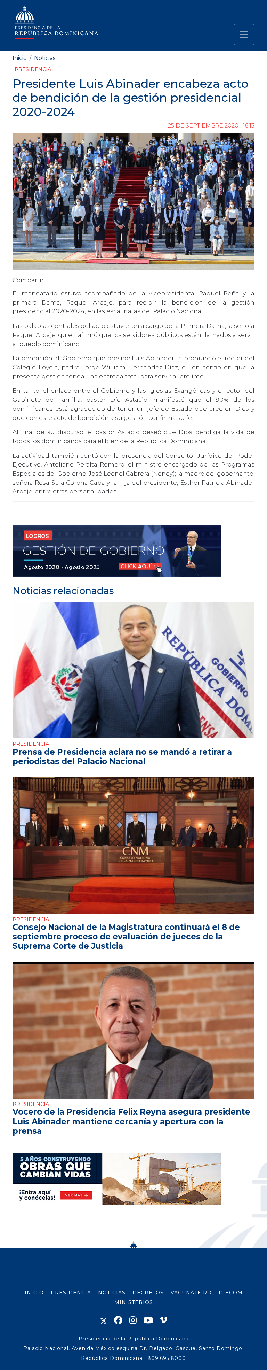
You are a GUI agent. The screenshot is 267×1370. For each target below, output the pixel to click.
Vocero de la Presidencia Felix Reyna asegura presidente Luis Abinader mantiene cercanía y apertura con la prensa (131, 1121)
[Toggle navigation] (244, 34)
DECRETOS (148, 1293)
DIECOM (231, 1293)
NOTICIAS (112, 1293)
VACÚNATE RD (191, 1293)
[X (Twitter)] (103, 1320)
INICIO (34, 1293)
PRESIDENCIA (71, 1293)
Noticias (44, 58)
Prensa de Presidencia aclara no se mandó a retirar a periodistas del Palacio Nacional (122, 756)
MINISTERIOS (133, 1302)
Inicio (20, 58)
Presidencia (33, 69)
